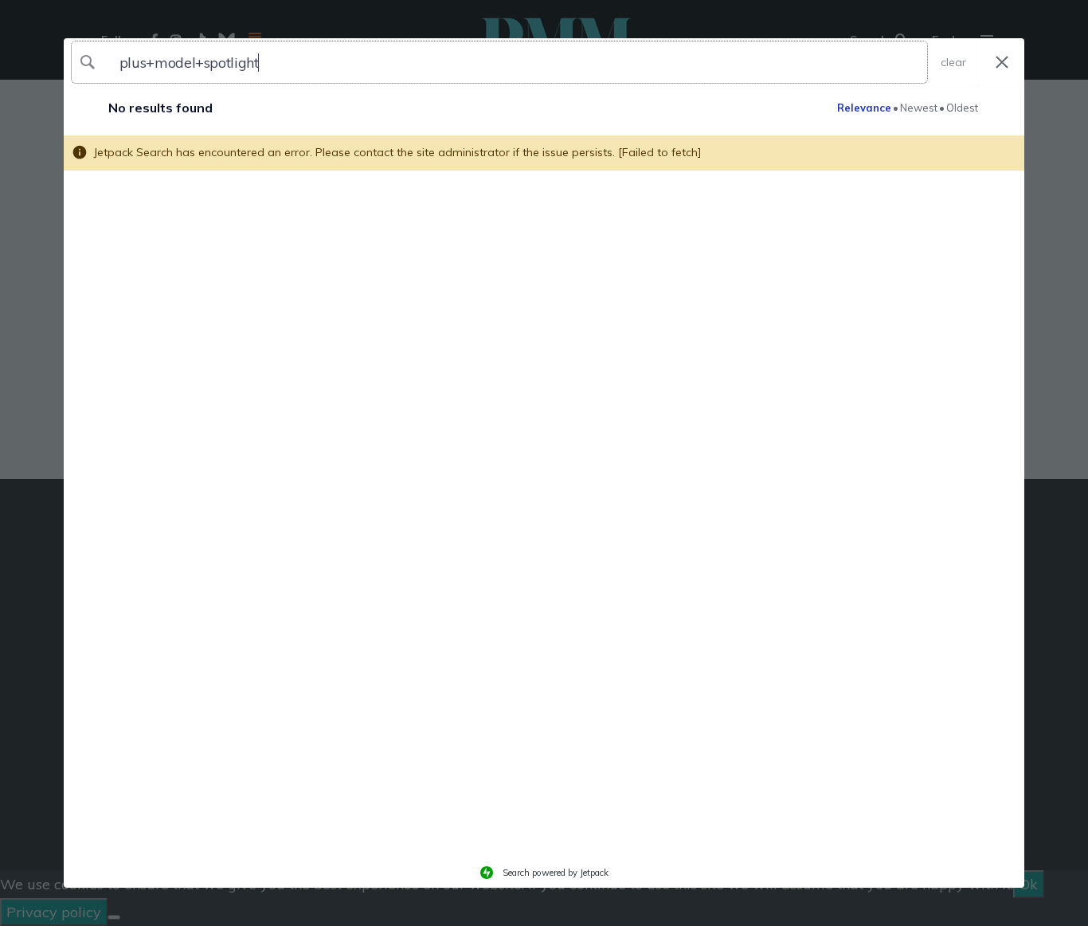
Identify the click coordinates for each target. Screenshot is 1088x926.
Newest (918, 107)
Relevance (864, 107)
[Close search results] (1001, 62)
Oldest (962, 107)
